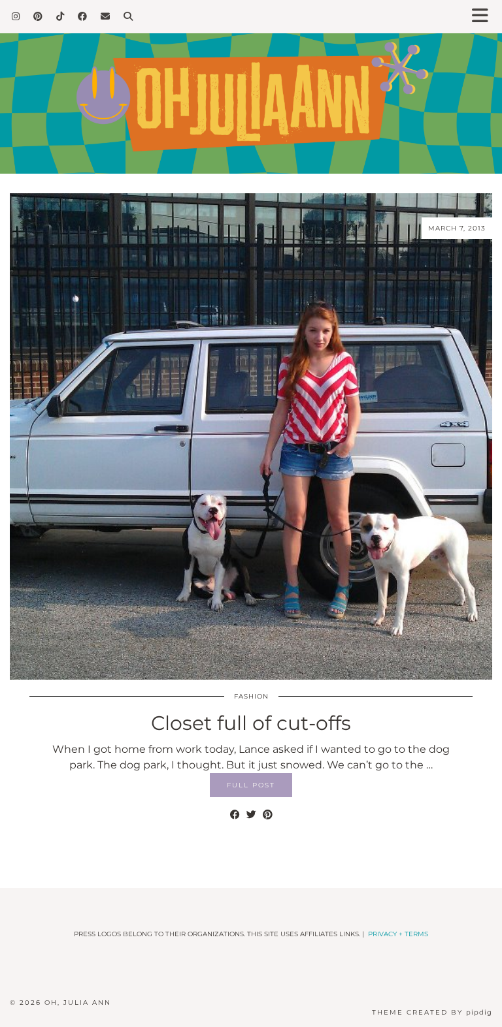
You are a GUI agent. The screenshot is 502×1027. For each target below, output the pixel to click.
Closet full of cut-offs (251, 723)
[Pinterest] (38, 16)
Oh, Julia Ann (77, 1002)
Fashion (251, 696)
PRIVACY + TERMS (398, 934)
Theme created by (432, 1012)
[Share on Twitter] (251, 815)
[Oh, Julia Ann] (251, 87)
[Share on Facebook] (235, 815)
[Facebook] (83, 16)
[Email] (105, 16)
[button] (484, 16)
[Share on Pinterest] (267, 815)
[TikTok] (60, 16)
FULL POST (251, 785)
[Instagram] (16, 16)
